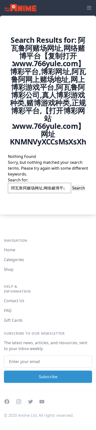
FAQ (8, 310)
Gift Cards (13, 320)
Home (9, 250)
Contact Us (14, 300)
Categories (14, 259)
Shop (9, 269)
